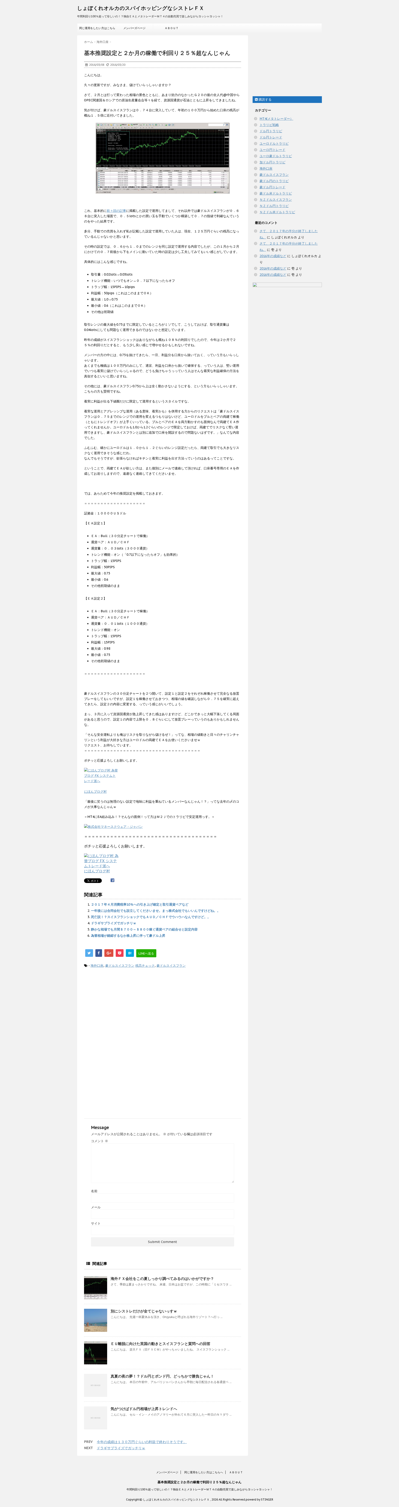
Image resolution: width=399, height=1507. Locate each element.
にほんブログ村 (95, 792)
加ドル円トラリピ (272, 162)
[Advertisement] (162, 1010)
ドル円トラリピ (271, 131)
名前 (94, 1191)
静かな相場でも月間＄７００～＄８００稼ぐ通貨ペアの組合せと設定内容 (144, 929)
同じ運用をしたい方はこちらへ (97, 29)
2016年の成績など (273, 256)
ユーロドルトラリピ (274, 143)
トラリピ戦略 (269, 125)
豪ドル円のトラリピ (274, 181)
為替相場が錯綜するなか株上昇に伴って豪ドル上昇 (128, 936)
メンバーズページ (134, 28)
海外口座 (97, 966)
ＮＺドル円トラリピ (274, 206)
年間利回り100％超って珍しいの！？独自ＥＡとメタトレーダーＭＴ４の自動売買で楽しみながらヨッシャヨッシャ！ (200, 1489)
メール (96, 1207)
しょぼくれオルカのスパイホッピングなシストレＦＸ (140, 8)
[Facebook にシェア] (112, 880)
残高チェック (145, 966)
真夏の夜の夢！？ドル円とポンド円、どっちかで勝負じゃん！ (162, 1376)
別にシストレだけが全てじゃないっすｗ (144, 1311)
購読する (265, 99)
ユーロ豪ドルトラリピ (276, 156)
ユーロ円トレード (272, 150)
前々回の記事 (116, 211)
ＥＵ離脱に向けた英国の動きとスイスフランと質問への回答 (160, 1343)
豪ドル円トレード (272, 187)
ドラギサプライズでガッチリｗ (113, 923)
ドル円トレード (271, 137)
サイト (96, 1223)
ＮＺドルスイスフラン (276, 200)
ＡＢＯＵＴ (171, 28)
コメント (99, 1141)
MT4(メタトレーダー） (276, 119)
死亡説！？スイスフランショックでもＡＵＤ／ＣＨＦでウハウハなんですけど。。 (151, 917)
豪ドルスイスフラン (119, 966)
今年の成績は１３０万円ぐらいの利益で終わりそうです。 (142, 1442)
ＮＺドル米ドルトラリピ (277, 212)
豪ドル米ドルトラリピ (276, 193)
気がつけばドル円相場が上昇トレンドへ (144, 1408)
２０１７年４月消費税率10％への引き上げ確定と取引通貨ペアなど (139, 904)
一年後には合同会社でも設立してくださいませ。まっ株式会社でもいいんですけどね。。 (155, 911)
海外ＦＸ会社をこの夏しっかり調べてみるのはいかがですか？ (162, 1278)
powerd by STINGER (259, 1499)
